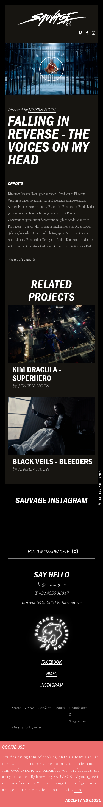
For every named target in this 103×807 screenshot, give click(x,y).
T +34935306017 (51, 593)
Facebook (51, 662)
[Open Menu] (11, 33)
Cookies (44, 708)
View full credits (21, 259)
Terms (15, 708)
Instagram (51, 685)
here (78, 790)
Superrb (34, 727)
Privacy (59, 708)
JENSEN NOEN (41, 110)
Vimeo (51, 673)
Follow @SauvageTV (49, 551)
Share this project (100, 485)
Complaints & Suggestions (77, 714)
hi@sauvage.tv (51, 585)
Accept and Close (83, 800)
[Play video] (51, 69)
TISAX (29, 708)
